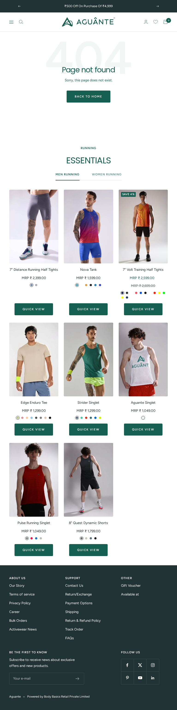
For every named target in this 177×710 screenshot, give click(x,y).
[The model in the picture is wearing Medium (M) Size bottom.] (33, 226)
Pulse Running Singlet (34, 523)
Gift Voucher (131, 585)
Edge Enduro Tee (34, 403)
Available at (130, 594)
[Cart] (165, 22)
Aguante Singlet (143, 403)
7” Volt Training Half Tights (143, 270)
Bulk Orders (18, 621)
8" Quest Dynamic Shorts (88, 523)
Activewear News (23, 629)
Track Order (74, 629)
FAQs (69, 638)
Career (14, 612)
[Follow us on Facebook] (127, 665)
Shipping (72, 612)
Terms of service (22, 594)
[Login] (146, 22)
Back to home (88, 96)
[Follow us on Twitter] (140, 665)
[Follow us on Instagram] (152, 665)
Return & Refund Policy (83, 621)
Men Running (68, 174)
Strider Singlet (88, 403)
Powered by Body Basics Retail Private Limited (58, 696)
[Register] (78, 678)
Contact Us (74, 585)
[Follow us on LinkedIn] (152, 678)
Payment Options (78, 603)
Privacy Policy (20, 603)
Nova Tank (88, 270)
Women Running (107, 174)
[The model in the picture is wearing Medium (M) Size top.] (88, 226)
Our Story (16, 585)
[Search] (21, 22)
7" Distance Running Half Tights (34, 270)
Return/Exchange (78, 594)
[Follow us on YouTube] (140, 678)
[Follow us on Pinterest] (127, 678)
